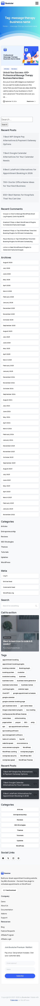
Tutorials (5, 552)
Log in (5, 576)
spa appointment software (19, 726)
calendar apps (23, 689)
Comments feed (9, 587)
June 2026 (7, 274)
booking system (8, 672)
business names (27, 685)
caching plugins (8, 689)
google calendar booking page (13, 701)
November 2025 (9, 314)
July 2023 (6, 474)
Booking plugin (24, 668)
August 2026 (7, 262)
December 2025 (9, 308)
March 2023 (7, 497)
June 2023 (7, 480)
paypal (18, 722)
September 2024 (9, 394)
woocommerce (22, 743)
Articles (4, 526)
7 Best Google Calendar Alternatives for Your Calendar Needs (18, 157)
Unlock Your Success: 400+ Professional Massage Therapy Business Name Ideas (18, 75)
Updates (4, 557)
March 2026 (7, 291)
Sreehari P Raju (8, 222)
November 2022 (9, 515)
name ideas (6, 718)
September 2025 (9, 325)
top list (22, 739)
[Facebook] (3, 858)
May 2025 (6, 348)
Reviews (4, 536)
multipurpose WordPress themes (14, 714)
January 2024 (8, 440)
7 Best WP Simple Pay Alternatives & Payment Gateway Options (19, 140)
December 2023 (9, 446)
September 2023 (9, 463)
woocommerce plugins (10, 747)
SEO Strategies (7, 542)
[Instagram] (13, 858)
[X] (8, 858)
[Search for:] (17, 119)
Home (5, 26)
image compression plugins (12, 710)
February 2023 (8, 503)
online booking (20, 718)
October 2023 (8, 457)
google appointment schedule (24, 693)
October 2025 (8, 320)
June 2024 (7, 411)
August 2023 (7, 469)
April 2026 (7, 285)
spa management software (12, 735)
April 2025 (6, 354)
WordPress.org (8, 593)
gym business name (9, 706)
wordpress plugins (27, 752)
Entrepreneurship (8, 531)
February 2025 (8, 366)
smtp (33, 722)
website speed (7, 743)
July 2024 (6, 406)
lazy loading (30, 710)
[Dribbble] (18, 858)
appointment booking (10, 660)
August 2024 (7, 400)
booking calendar (8, 668)
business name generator (26, 681)
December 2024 (9, 377)
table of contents (9, 739)
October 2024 (8, 388)
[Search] (36, 606)
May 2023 (6, 486)
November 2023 (9, 451)
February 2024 (8, 434)
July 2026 (6, 268)
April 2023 (6, 492)
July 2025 (6, 337)
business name (7, 681)
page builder (7, 722)
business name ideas (10, 685)
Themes (4, 547)
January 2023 (8, 509)
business (22, 676)
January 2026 (8, 303)
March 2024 (7, 429)
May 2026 (6, 280)
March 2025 (7, 360)
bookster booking (8, 676)
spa (3, 726)
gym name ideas (26, 706)
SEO (25, 722)
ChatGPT (5, 693)
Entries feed (7, 581)
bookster (21, 672)
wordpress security (9, 756)
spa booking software (10, 731)
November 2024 (9, 383)
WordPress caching (9, 752)
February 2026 (8, 297)
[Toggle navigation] (37, 3)
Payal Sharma (8, 239)
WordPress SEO (25, 756)
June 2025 (7, 343)
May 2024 (6, 417)
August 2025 (7, 331)
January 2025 (8, 371)
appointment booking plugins (13, 664)
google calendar (8, 697)
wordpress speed (8, 760)
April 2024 (7, 423)
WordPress (5, 562)
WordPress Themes (26, 760)
